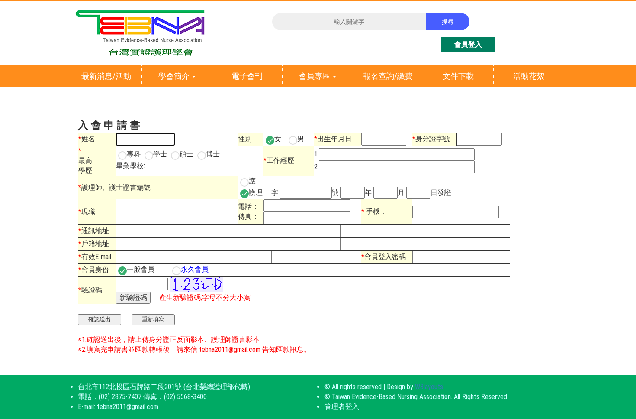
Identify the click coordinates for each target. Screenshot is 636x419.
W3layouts (429, 387)
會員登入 (468, 44)
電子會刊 (247, 76)
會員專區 (315, 76)
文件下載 (458, 76)
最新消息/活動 (106, 76)
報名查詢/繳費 (388, 76)
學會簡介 (174, 76)
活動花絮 (528, 76)
